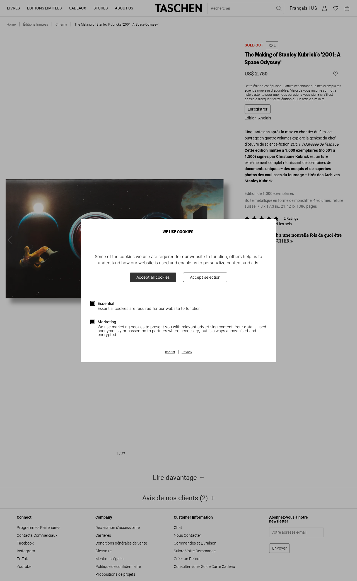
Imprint (170, 352)
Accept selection (205, 277)
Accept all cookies (153, 277)
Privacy (187, 352)
